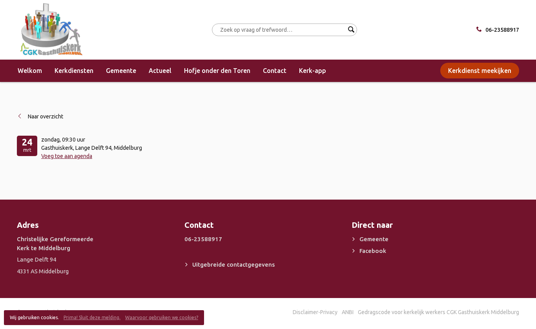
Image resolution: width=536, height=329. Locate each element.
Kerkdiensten (74, 70)
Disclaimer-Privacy (315, 312)
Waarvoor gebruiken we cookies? (161, 317)
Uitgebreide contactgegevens (233, 264)
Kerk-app (312, 70)
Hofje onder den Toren (217, 70)
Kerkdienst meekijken (479, 70)
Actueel (160, 70)
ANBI (348, 312)
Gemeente (121, 70)
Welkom (30, 70)
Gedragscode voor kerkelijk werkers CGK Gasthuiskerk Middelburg (438, 312)
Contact (274, 70)
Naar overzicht (45, 116)
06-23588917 (502, 30)
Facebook (372, 250)
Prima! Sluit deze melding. (92, 317)
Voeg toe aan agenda (66, 156)
